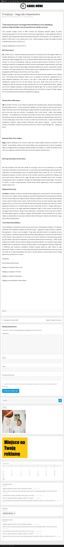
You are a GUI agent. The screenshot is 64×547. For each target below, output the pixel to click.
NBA (5, 311)
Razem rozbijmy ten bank (53, 320)
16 (54, 471)
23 (54, 473)
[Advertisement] (32, 299)
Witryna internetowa (8, 375)
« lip (3, 479)
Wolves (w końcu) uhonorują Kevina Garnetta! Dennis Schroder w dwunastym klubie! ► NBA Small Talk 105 (30, 491)
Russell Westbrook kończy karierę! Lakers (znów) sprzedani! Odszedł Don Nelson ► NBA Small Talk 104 (29, 500)
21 (37, 473)
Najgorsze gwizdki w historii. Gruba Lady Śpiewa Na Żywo (17, 488)
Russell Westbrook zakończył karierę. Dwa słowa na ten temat (18, 495)
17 (3, 473)
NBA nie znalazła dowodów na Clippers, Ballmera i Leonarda (18, 498)
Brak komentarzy (28, 16)
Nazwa (4, 357)
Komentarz (5, 333)
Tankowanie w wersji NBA (10, 320)
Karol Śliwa (6, 16)
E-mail (3, 366)
